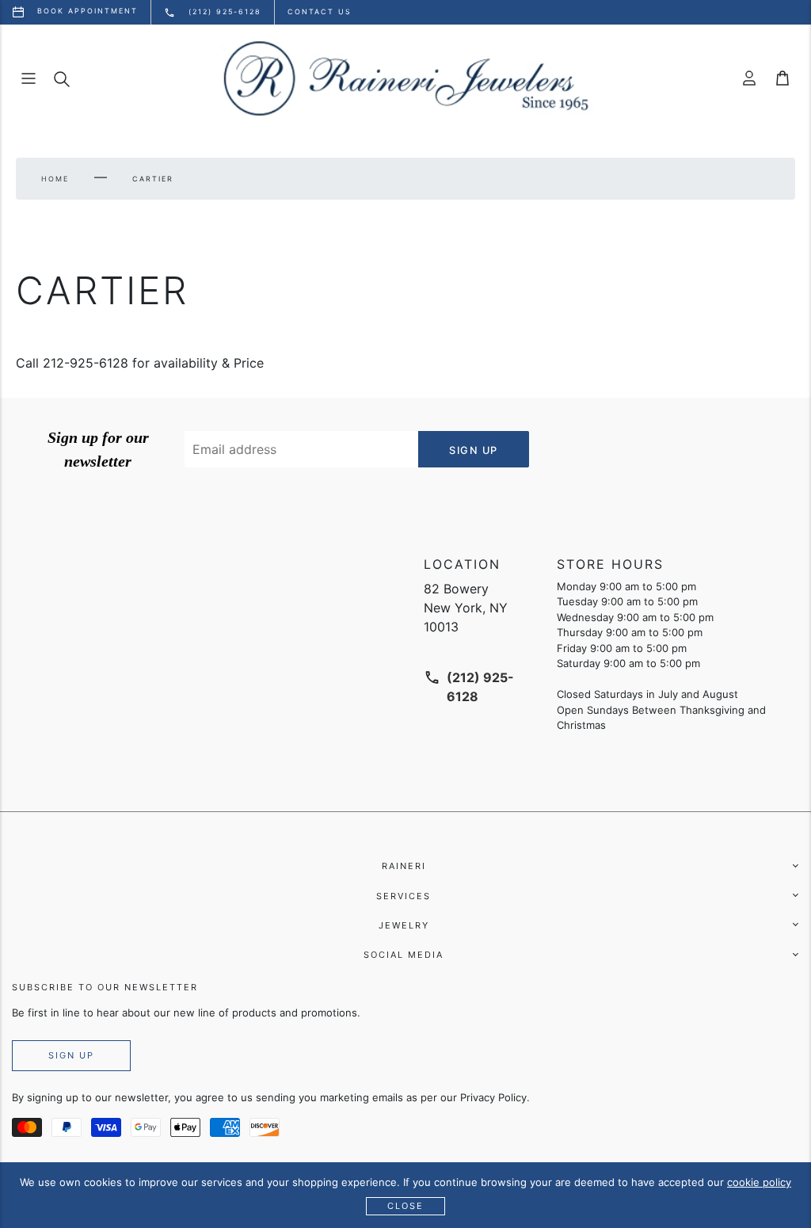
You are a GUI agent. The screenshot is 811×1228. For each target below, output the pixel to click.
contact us (319, 11)
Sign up (71, 1055)
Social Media (404, 954)
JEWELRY (404, 925)
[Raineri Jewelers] (405, 78)
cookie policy (759, 1182)
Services (403, 896)
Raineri (404, 865)
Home (55, 178)
